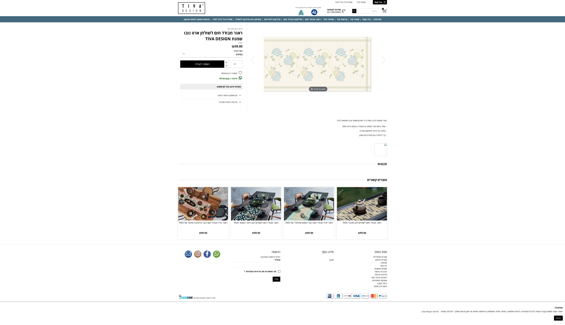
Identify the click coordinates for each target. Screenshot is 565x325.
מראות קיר (342, 19)
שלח (276, 279)
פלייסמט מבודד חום (292, 19)
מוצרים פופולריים (380, 256)
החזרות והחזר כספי (379, 277)
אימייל (277, 259)
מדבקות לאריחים (272, 19)
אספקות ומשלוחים (379, 280)
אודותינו (377, 19)
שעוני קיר (354, 19)
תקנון (331, 259)
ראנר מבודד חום (312, 19)
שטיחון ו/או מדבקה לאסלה (248, 19)
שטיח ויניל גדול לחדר (343, 2)
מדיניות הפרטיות (253, 271)
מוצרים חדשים (381, 259)
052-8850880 (334, 12)
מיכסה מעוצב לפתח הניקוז (196, 19)
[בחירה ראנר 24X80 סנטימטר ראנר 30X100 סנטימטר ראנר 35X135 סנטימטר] (211, 53)
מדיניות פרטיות (381, 274)
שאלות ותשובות (380, 268)
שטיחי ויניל (361, 2)
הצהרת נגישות (381, 271)
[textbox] (309, 252)
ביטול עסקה (382, 283)
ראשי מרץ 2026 (380, 286)
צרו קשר (378, 2)
